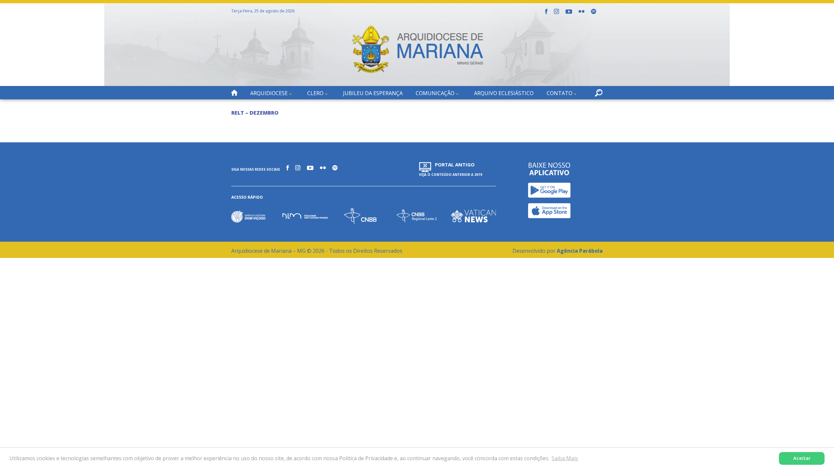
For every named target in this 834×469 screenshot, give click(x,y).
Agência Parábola (580, 250)
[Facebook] (546, 11)
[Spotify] (593, 11)
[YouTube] (569, 11)
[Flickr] (581, 11)
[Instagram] (556, 11)
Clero (315, 93)
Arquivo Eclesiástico (504, 93)
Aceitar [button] (802, 458)
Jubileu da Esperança (373, 93)
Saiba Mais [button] (565, 458)
